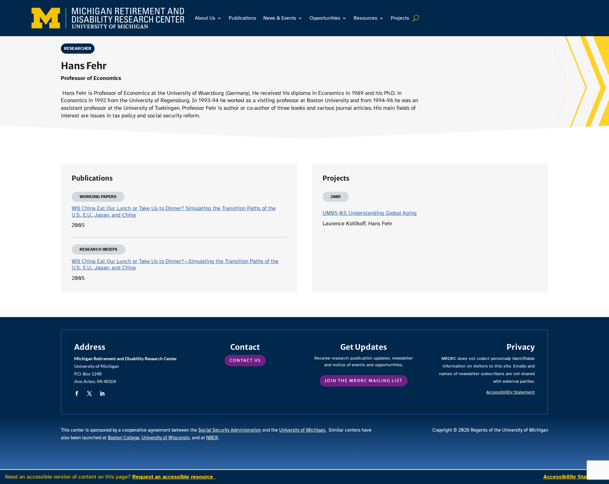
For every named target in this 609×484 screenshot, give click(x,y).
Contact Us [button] (245, 360)
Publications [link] (242, 18)
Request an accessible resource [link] (173, 477)
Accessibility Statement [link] (573, 477)
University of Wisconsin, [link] (166, 438)
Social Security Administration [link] (229, 430)
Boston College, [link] (124, 438)
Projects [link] (400, 18)
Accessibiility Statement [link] (510, 392)
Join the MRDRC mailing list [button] (364, 380)
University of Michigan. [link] (302, 430)
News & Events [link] (279, 18)
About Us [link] (205, 18)
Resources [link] (365, 18)
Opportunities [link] (325, 18)
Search (417, 18)
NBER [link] (212, 438)
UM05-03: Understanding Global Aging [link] (370, 213)
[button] (77, 393)
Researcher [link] (77, 48)
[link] (107, 18)
